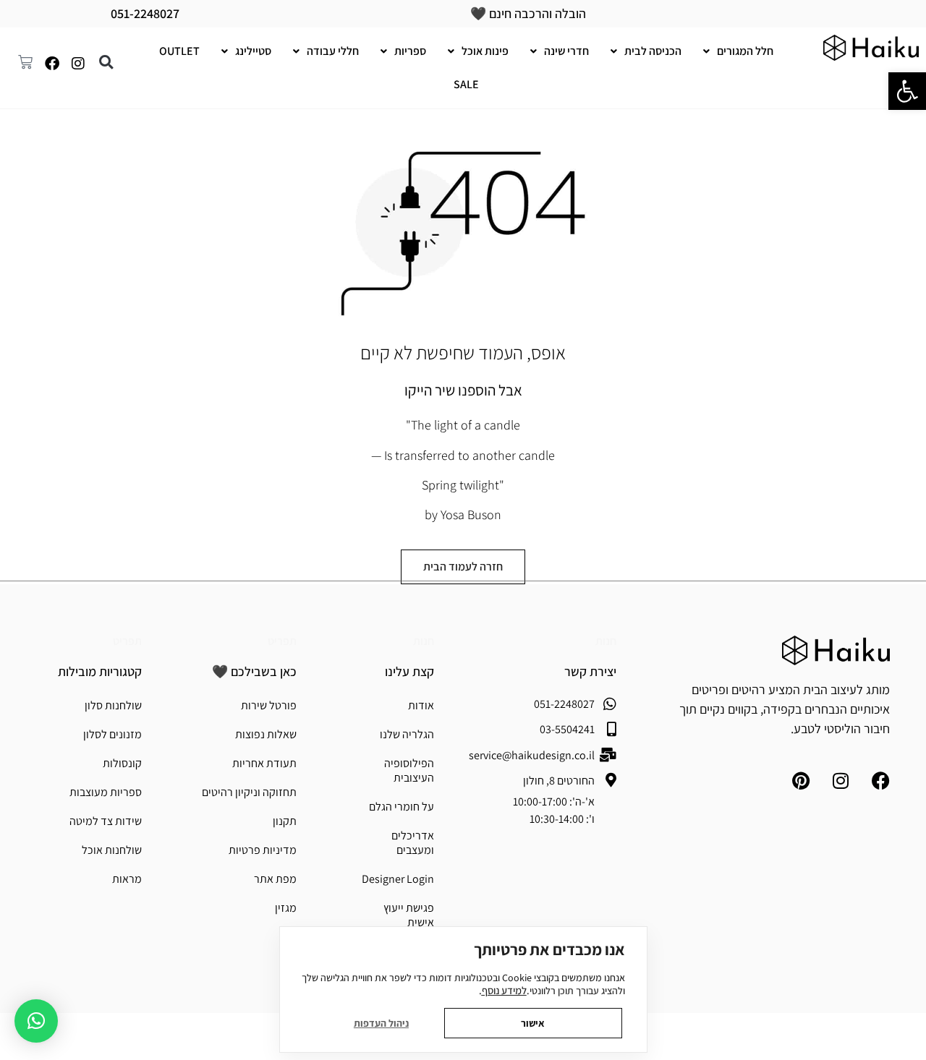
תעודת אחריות (264, 763)
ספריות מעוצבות (105, 792)
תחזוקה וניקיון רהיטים (249, 792)
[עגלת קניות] (29, 59)
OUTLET (179, 51)
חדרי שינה (566, 51)
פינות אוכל (485, 51)
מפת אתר (275, 878)
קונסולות (122, 763)
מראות (127, 878)
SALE (466, 84)
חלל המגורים (745, 51)
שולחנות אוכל (112, 850)
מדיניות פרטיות (263, 850)
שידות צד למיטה (105, 821)
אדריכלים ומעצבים (412, 843)
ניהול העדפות (381, 1023)
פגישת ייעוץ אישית (408, 915)
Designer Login (398, 878)
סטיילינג (253, 51)
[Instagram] (78, 63)
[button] (907, 91)
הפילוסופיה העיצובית (409, 770)
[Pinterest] (801, 781)
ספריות (410, 51)
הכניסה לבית (652, 51)
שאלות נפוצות (266, 734)
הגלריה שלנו (407, 734)
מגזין (286, 907)
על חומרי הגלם (401, 806)
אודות (421, 705)
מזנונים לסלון (112, 734)
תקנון (285, 821)
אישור (533, 1023)
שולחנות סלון (113, 705)
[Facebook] (52, 63)
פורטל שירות (269, 705)
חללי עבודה (333, 51)
